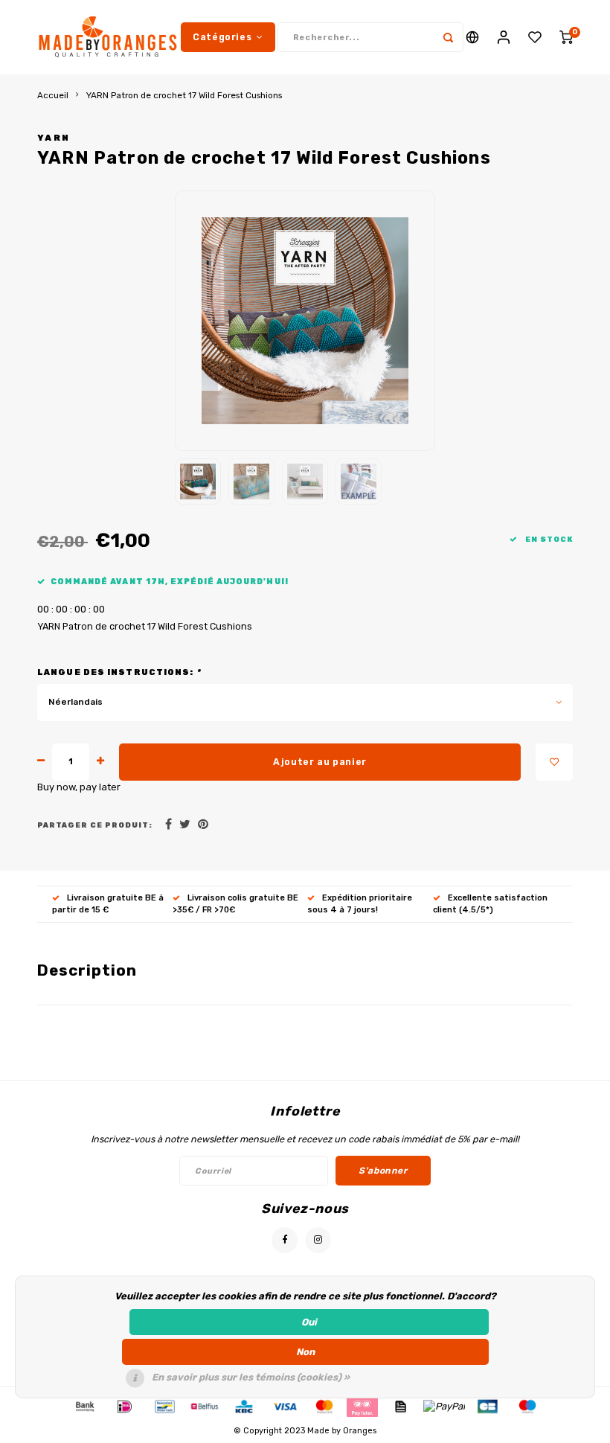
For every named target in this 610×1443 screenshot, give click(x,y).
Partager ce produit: (94, 825)
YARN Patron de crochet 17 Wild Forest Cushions (184, 95)
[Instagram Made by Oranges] (318, 1240)
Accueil (52, 95)
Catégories (222, 36)
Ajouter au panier (320, 761)
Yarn (53, 137)
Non (305, 1351)
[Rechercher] (448, 37)
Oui (309, 1322)
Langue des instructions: (119, 672)
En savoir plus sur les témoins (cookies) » (251, 1377)
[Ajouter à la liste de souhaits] (554, 762)
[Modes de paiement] (84, 1406)
